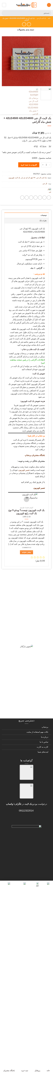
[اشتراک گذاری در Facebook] (44, 197)
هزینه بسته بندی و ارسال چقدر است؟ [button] (28, 692)
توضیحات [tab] (44, 215)
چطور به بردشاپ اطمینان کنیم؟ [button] (31, 666)
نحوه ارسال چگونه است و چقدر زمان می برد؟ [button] (28, 656)
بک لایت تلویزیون (14, 178)
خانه (49, 18)
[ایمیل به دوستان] (36, 197)
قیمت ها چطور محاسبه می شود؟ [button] (31, 683)
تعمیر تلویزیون (24, 470)
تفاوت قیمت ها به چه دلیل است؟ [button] (31, 645)
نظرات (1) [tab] (43, 221)
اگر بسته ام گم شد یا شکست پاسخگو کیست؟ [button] (30, 703)
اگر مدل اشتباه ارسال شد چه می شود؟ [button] (27, 675)
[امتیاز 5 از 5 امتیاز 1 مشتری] (26, 129)
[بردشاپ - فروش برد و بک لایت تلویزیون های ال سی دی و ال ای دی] (26, 5)
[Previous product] (24, 24)
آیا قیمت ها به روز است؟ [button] (35, 628)
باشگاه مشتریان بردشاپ (35, 455)
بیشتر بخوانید (26, 552)
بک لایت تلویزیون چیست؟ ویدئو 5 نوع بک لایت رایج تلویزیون (26, 512)
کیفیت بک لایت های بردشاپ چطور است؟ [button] (26, 636)
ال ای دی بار (25, 178)
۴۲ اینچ (33, 178)
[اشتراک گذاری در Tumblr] (27, 197)
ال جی (45, 184)
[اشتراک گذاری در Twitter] (40, 197)
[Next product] (29, 24)
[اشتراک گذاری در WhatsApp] (49, 197)
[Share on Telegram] (22, 197)
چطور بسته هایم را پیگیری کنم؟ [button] (31, 713)
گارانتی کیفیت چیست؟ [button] (36, 619)
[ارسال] (4, 13)
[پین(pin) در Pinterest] (31, 197)
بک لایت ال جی (41, 18)
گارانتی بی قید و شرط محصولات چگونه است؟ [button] (29, 581)
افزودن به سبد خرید (29, 165)
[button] (49, 5)
